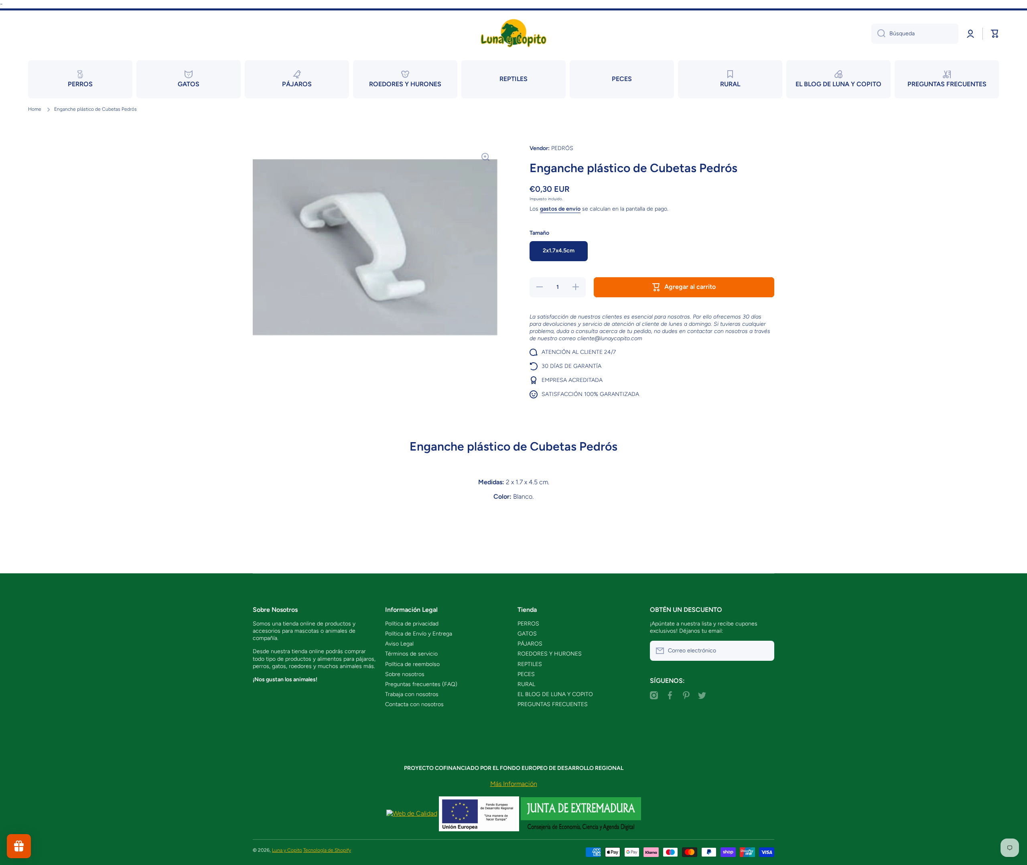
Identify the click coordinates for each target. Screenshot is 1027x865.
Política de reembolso (412, 664)
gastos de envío (560, 208)
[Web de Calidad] (411, 813)
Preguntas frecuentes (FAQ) (421, 684)
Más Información (513, 784)
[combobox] (914, 34)
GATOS (527, 633)
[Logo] (513, 33)
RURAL (526, 684)
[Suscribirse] (764, 651)
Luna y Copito (287, 850)
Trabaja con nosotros (411, 694)
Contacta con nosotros (414, 704)
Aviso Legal (399, 643)
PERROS (528, 623)
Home (34, 109)
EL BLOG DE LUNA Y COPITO (555, 694)
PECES (526, 674)
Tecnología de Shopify (327, 850)
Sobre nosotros (404, 674)
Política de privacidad (411, 623)
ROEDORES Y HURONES (550, 653)
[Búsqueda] (878, 34)
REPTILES (530, 664)
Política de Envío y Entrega (418, 633)
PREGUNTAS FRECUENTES (553, 704)
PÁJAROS (530, 643)
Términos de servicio (411, 653)
